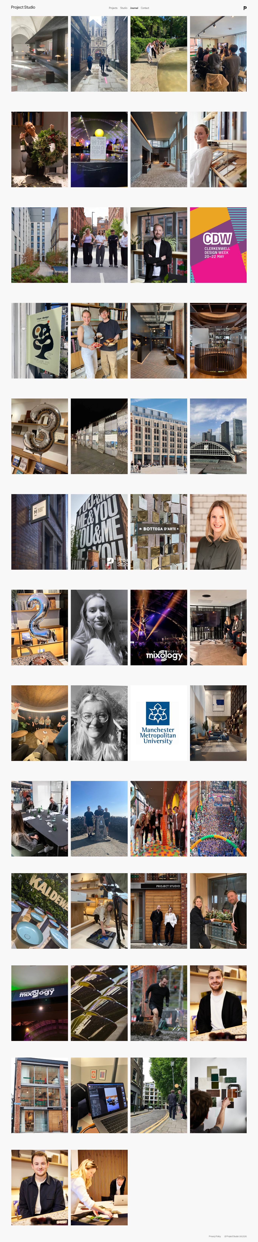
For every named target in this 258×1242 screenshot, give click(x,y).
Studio (123, 8)
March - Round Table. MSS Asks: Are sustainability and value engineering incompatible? (216, 575)
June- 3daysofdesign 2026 (25, 95)
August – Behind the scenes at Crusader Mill (94, 1136)
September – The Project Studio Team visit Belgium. (39, 764)
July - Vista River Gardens (203, 764)
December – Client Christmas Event (208, 952)
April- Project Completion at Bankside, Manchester (216, 382)
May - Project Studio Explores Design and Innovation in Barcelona (158, 97)
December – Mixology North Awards (30, 1044)
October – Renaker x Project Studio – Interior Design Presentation (217, 670)
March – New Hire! (21, 1229)
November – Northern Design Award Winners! (95, 1044)
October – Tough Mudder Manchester (150, 1044)
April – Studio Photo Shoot (204, 1136)
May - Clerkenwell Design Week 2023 (150, 860)
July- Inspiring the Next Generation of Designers (156, 286)
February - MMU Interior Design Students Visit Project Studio (218, 97)
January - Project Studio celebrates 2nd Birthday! (37, 669)
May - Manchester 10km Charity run (209, 860)
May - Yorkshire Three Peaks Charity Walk (92, 860)
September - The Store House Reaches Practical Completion (36, 288)
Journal (134, 8)
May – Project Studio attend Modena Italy (152, 573)
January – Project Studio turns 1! (148, 952)
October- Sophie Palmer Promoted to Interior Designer (214, 192)
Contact (145, 8)
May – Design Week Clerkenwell (147, 1136)
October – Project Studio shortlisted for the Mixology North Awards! (159, 670)
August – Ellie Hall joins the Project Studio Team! (97, 764)
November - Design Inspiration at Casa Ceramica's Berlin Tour (97, 479)
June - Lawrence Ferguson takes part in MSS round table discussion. (38, 575)
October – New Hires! (201, 1044)
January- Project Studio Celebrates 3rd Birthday (36, 477)
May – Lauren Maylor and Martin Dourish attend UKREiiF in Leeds (96, 575)
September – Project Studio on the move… (34, 1136)
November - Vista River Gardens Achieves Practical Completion (157, 192)
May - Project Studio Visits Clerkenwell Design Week (98, 95)
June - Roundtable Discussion (26, 860)
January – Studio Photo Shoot (86, 952)
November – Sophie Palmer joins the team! (94, 669)
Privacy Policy (215, 1236)
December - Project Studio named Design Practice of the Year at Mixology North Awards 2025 (99, 192)
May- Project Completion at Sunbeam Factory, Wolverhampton (155, 384)
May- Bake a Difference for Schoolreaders (93, 382)
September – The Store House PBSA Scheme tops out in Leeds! (157, 479)
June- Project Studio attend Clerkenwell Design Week (218, 286)
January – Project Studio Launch (87, 1229)
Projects (113, 8)
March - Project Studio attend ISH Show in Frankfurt (38, 952)
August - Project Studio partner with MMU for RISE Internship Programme (158, 766)
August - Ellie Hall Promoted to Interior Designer (96, 286)
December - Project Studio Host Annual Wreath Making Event (36, 192)
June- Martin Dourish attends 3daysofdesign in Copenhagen (36, 384)
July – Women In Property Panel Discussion (212, 477)
